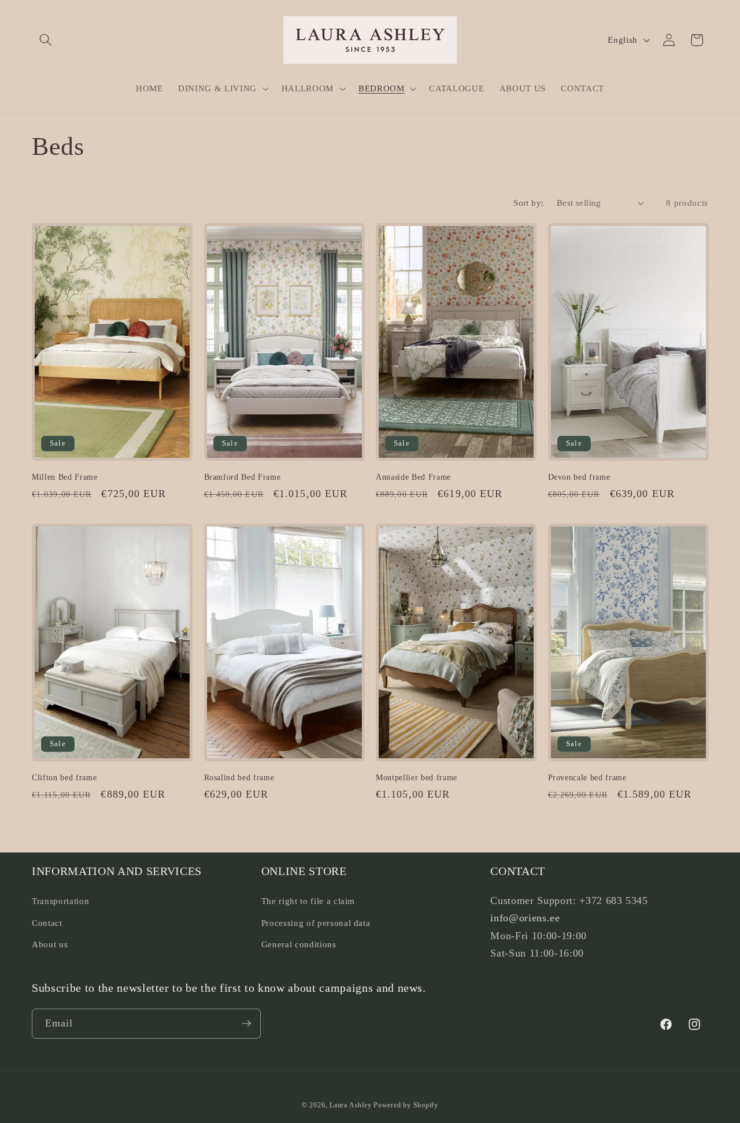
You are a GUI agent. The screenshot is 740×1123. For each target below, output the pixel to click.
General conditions (298, 944)
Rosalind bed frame (239, 777)
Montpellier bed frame (416, 777)
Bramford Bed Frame (242, 476)
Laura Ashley (350, 1106)
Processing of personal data (316, 922)
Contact (47, 922)
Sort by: (528, 202)
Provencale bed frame (587, 777)
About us (50, 944)
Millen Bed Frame (65, 476)
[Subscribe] (246, 1024)
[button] (46, 40)
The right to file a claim (308, 900)
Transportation (60, 900)
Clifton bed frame (64, 777)
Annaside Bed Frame (413, 476)
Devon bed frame (579, 476)
